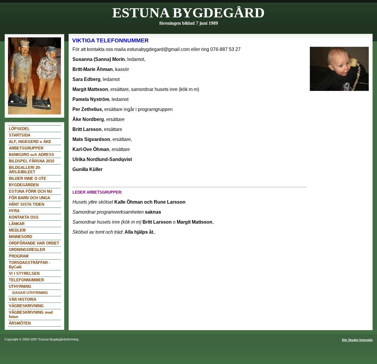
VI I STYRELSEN (24, 273)
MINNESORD (20, 237)
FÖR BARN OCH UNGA (29, 198)
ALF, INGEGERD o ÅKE (30, 141)
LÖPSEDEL (19, 129)
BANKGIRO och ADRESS (31, 154)
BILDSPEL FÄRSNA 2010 (31, 161)
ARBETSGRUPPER (26, 148)
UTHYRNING (20, 286)
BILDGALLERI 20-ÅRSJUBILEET (25, 169)
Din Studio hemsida (357, 340)
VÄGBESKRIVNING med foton (31, 314)
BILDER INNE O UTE (27, 178)
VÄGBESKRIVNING (26, 306)
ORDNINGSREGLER (27, 249)
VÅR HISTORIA (22, 299)
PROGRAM (19, 256)
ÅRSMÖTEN (20, 323)
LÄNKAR (16, 224)
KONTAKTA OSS (24, 217)
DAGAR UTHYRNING (30, 293)
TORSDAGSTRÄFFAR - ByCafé (29, 264)
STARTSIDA (19, 135)
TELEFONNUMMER (26, 280)
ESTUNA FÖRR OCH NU (30, 191)
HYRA (14, 211)
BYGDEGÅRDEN (24, 185)
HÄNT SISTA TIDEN (26, 204)
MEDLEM (17, 230)
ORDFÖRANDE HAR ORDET (34, 243)
